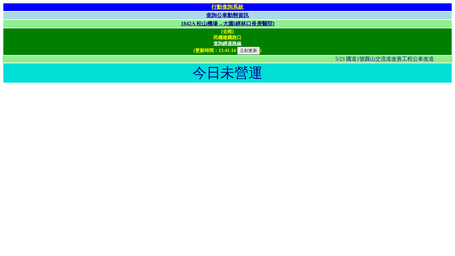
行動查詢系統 (227, 7)
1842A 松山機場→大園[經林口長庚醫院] (227, 23)
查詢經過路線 (227, 43)
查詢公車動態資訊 (227, 15)
